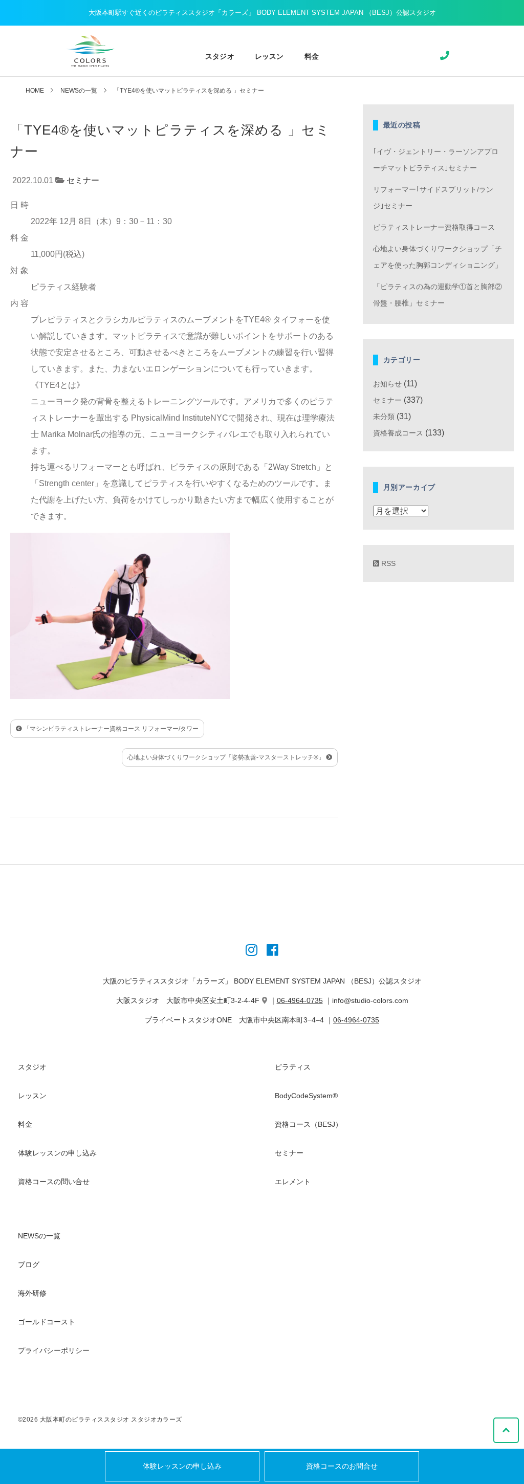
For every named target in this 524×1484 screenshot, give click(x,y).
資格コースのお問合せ (342, 1466)
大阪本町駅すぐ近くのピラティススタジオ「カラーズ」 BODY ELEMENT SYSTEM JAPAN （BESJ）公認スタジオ (262, 12)
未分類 (384, 416)
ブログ (28, 1264)
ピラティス (293, 1067)
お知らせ (387, 384)
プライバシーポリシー (54, 1350)
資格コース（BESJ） (308, 1124)
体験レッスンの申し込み (182, 1466)
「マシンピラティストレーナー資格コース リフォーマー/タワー (110, 728)
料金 (311, 56)
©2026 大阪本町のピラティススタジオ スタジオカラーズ (100, 1419)
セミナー (83, 180)
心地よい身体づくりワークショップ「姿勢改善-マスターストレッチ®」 (226, 757)
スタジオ (219, 56)
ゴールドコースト (46, 1322)
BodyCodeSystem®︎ (306, 1096)
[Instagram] (251, 952)
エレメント (293, 1181)
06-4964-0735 (300, 1000)
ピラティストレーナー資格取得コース (434, 227)
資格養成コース (398, 433)
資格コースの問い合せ (54, 1181)
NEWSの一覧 (78, 90)
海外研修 (32, 1293)
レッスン (269, 56)
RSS (387, 563)
